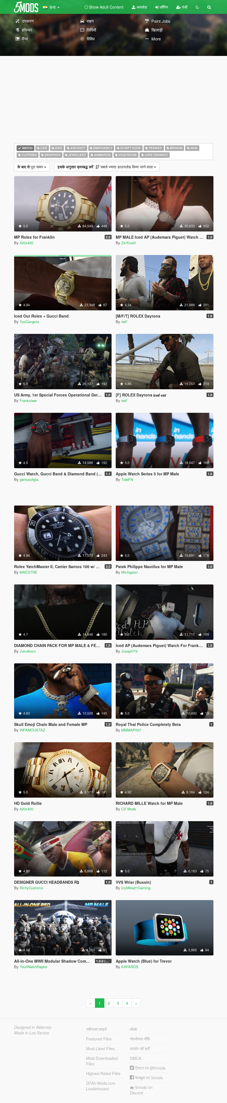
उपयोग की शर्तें (139, 1048)
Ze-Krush (128, 242)
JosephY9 (129, 651)
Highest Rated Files (103, 1073)
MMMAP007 (131, 730)
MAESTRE (28, 572)
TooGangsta (29, 321)
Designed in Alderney (32, 1027)
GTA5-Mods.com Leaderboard (100, 1085)
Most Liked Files (100, 1048)
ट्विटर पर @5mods (150, 1068)
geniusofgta (29, 479)
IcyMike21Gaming (135, 887)
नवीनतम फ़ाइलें (96, 1029)
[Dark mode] (197, 7)
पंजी (184, 7)
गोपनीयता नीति (140, 1039)
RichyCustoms (31, 887)
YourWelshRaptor (33, 966)
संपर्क (133, 1029)
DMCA (135, 1058)
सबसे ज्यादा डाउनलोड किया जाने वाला (106, 166)
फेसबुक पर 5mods (148, 1077)
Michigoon (129, 572)
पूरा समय (30, 166)
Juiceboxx (28, 651)
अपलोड (141, 7)
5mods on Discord (141, 1090)
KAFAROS (129, 966)
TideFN (127, 479)
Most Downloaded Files (102, 1060)
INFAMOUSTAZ (32, 730)
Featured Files (99, 1039)
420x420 (26, 242)
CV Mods (128, 808)
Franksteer (28, 400)
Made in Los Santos (31, 1032)
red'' (124, 321)
